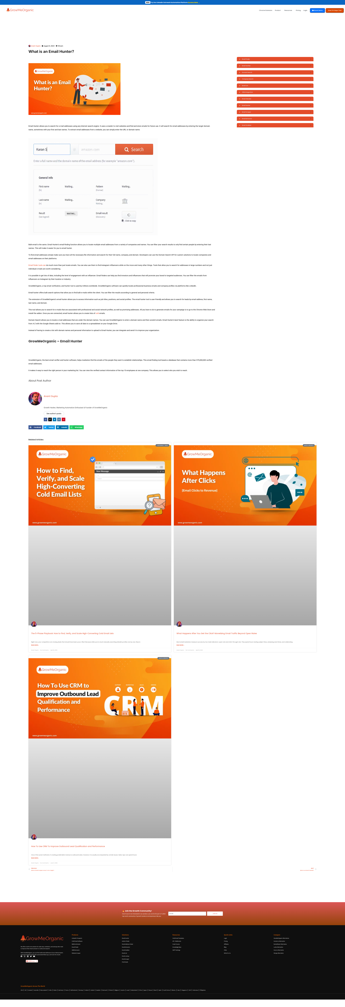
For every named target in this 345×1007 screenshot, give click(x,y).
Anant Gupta (51, 396)
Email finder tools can (37, 265)
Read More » (35, 645)
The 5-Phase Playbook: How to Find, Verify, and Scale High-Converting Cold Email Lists (72, 633)
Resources (288, 10)
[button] (35, 427)
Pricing (298, 10)
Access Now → (194, 2)
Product (278, 10)
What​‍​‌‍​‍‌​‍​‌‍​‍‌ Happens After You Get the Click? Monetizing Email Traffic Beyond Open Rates (217, 633)
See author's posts (54, 413)
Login (305, 10)
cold (97, 313)
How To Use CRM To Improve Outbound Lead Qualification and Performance (68, 846)
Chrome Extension (265, 10)
